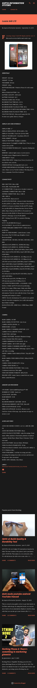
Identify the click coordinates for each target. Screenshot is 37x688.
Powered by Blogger (19, 683)
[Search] (30, 3)
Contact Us (13, 9)
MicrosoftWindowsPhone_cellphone (14, 466)
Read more (31, 560)
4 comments (11, 560)
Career (4, 9)
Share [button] (4, 472)
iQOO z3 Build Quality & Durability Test (14, 540)
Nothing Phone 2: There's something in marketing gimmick (14, 652)
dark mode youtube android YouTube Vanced (16, 595)
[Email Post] (3, 470)
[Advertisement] (18, 491)
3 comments (11, 673)
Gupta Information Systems (13, 4)
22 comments (11, 615)
